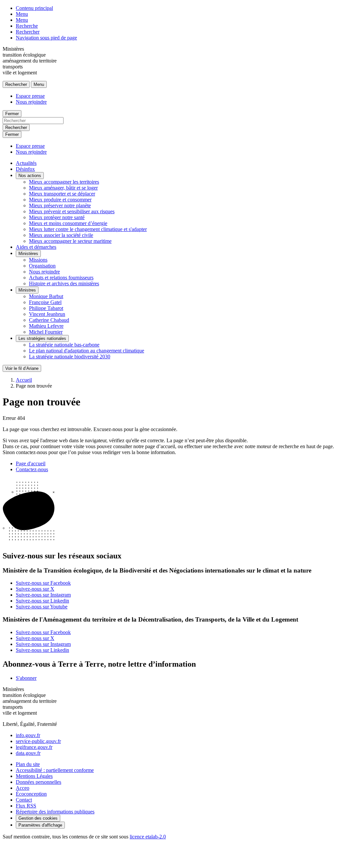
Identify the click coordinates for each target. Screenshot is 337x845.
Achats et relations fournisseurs (61, 277)
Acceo (22, 788)
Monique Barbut (46, 296)
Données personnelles (38, 782)
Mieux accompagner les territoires (64, 182)
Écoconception (31, 794)
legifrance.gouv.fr (34, 747)
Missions (38, 260)
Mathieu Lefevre (46, 326)
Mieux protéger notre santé (57, 217)
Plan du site (28, 764)
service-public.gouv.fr (38, 741)
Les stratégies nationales (42, 338)
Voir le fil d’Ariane (22, 368)
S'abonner (26, 678)
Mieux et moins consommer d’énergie (68, 223)
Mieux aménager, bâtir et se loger (63, 188)
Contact (24, 800)
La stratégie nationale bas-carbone (64, 344)
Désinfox (25, 169)
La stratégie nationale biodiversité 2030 (69, 356)
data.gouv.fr (28, 753)
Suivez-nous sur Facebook (43, 583)
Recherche (27, 26)
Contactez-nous (32, 469)
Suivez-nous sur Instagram (43, 595)
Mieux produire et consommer (60, 199)
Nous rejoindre (31, 102)
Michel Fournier (46, 332)
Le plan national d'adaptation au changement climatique (86, 350)
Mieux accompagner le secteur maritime (70, 241)
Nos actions (29, 175)
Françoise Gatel (45, 302)
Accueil (24, 380)
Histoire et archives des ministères (64, 283)
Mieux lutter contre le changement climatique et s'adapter (88, 229)
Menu (22, 14)
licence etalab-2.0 (148, 836)
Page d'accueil (30, 463)
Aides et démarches (36, 247)
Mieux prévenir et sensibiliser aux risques (72, 211)
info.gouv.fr (28, 735)
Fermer (12, 113)
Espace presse (30, 96)
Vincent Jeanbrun (47, 314)
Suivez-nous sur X (35, 589)
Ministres (27, 290)
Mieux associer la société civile (61, 235)
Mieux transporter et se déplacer (62, 193)
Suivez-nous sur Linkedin (42, 600)
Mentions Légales (34, 776)
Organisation (42, 266)
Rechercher (27, 32)
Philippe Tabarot (46, 308)
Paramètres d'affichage (40, 825)
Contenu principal (34, 8)
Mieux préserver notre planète (60, 205)
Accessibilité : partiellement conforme (55, 770)
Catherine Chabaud (49, 320)
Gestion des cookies (38, 818)
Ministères (28, 253)
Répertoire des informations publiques (55, 811)
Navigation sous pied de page (46, 37)
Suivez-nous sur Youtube (41, 606)
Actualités (26, 163)
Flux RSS (26, 805)
